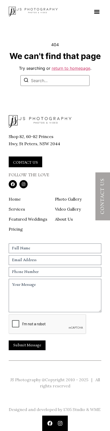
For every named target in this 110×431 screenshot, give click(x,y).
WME (95, 409)
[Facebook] (49, 423)
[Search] (26, 80)
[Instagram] (60, 423)
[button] (96, 11)
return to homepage (71, 68)
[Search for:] (55, 80)
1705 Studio (74, 409)
